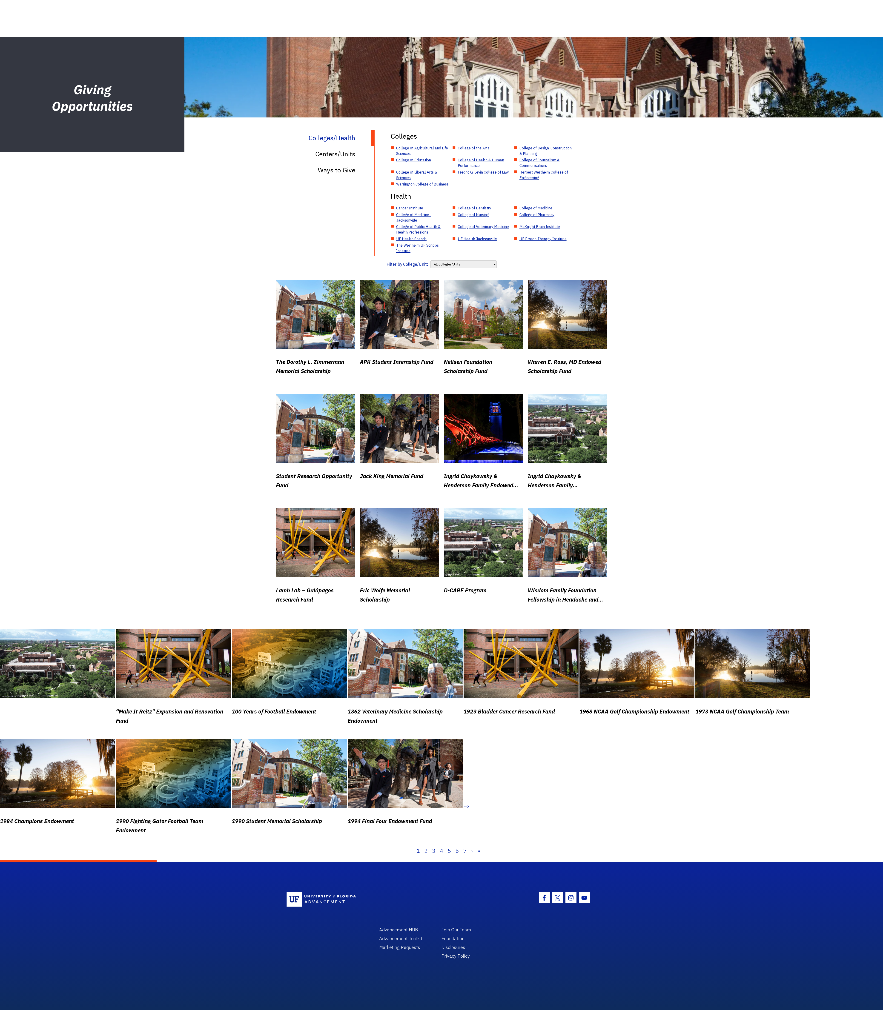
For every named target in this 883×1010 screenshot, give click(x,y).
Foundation (453, 938)
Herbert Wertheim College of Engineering (543, 175)
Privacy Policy (456, 956)
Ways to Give (336, 170)
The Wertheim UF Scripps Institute (417, 248)
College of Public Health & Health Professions (418, 229)
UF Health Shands (411, 239)
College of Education (413, 160)
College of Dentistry (474, 208)
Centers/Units (335, 154)
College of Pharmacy (536, 214)
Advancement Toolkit (400, 938)
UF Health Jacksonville (477, 239)
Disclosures (453, 947)
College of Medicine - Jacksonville (413, 217)
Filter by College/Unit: (407, 264)
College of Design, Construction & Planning (545, 151)
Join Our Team (456, 930)
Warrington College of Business (422, 184)
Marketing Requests (399, 947)
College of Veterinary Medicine (483, 226)
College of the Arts (473, 148)
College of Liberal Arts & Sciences (416, 175)
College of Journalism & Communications (539, 163)
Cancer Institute (409, 208)
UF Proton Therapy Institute (543, 239)
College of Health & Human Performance (481, 163)
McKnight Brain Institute (539, 226)
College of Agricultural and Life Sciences (422, 151)
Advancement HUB (398, 930)
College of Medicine (535, 208)
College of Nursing (473, 214)
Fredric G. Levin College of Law (483, 172)
